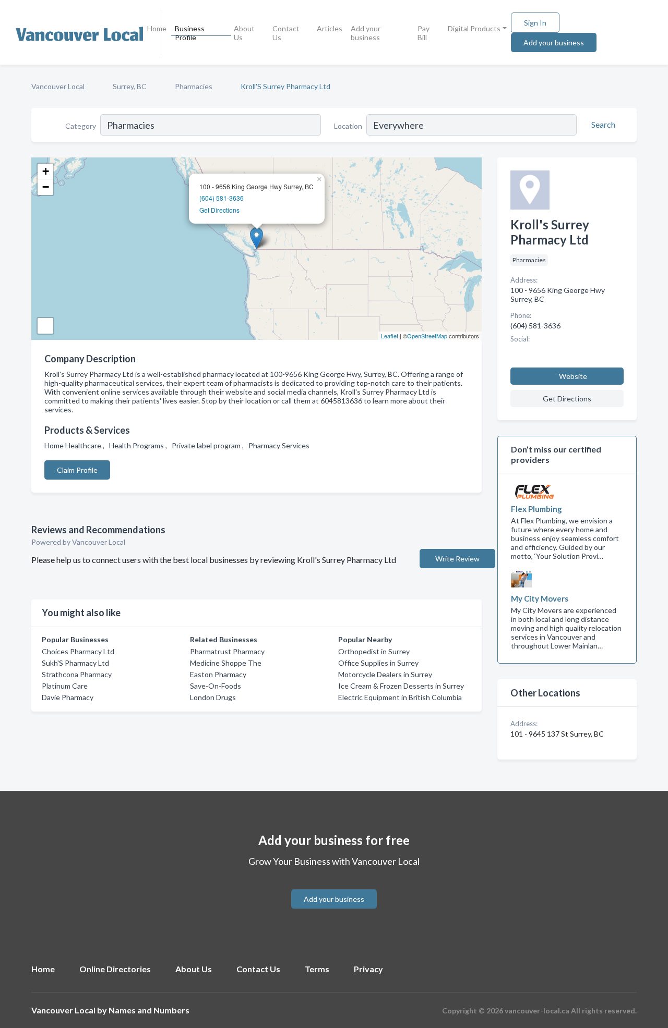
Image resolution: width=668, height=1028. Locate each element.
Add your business (365, 33)
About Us (244, 33)
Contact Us (286, 33)
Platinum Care (65, 685)
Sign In (535, 22)
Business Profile (190, 33)
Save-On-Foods (215, 685)
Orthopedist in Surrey (374, 651)
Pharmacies (193, 86)
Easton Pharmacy (218, 674)
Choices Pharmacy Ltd (78, 651)
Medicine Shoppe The (225, 662)
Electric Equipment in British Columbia (400, 697)
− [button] (45, 186)
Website (573, 376)
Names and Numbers (149, 1010)
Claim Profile (77, 470)
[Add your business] (334, 886)
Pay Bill (424, 33)
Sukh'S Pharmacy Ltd (75, 662)
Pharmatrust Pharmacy (227, 651)
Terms (317, 969)
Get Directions (219, 209)
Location (348, 125)
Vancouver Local (58, 86)
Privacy (368, 969)
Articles (329, 28)
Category (80, 125)
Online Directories (115, 969)
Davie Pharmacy (67, 697)
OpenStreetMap (427, 336)
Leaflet (389, 336)
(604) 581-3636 (221, 197)
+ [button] (45, 171)
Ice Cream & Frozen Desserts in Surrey (401, 685)
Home (156, 28)
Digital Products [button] (474, 28)
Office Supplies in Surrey (378, 662)
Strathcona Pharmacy (77, 674)
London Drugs (213, 697)
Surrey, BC (130, 86)
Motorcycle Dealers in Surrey (385, 674)
